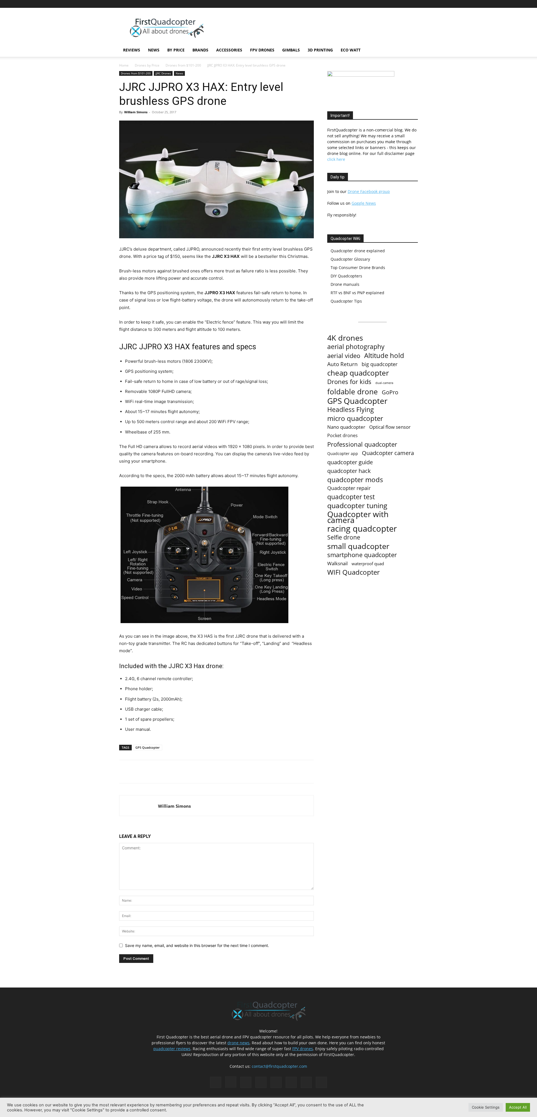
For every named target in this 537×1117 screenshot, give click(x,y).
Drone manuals (345, 284)
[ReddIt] (184, 771)
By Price (176, 50)
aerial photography (356, 347)
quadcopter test (351, 497)
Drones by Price (147, 65)
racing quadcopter (362, 529)
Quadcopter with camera (357, 517)
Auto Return (342, 364)
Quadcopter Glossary (350, 259)
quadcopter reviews (171, 1048)
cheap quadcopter (358, 373)
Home (124, 65)
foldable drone (352, 392)
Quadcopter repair (349, 488)
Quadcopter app (342, 453)
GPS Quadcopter (147, 747)
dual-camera (384, 383)
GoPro (390, 392)
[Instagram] (358, 4)
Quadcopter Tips (346, 301)
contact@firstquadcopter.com (279, 1066)
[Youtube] (413, 4)
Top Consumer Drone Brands (358, 267)
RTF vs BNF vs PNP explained (357, 292)
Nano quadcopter (346, 427)
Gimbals (291, 50)
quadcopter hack (349, 471)
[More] (197, 771)
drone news (238, 1042)
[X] (404, 4)
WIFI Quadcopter (353, 572)
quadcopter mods (355, 479)
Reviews (131, 50)
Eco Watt (351, 50)
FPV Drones (262, 50)
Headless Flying (350, 410)
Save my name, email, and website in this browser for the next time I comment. (197, 945)
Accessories (229, 50)
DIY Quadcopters (346, 276)
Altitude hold (384, 355)
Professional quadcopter (362, 444)
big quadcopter (379, 364)
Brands (200, 50)
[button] (411, 50)
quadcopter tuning (357, 505)
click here (336, 159)
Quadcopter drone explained (358, 250)
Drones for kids (349, 382)
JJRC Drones (163, 73)
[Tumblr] (395, 4)
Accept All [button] (518, 1107)
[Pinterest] (367, 4)
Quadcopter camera (388, 453)
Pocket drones (342, 436)
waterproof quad (368, 563)
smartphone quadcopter (362, 555)
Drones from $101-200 (183, 65)
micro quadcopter (355, 418)
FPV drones (302, 1048)
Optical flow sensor (390, 427)
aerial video (343, 356)
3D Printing (320, 50)
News (153, 50)
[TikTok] (386, 4)
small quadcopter (358, 546)
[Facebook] (349, 4)
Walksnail (337, 563)
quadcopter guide (350, 462)
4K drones (345, 338)
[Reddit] (377, 4)
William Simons (135, 112)
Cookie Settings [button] (486, 1107)
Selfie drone (343, 537)
